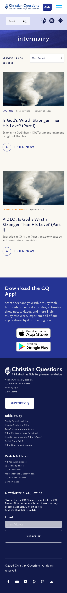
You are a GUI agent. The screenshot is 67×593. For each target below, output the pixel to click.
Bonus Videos (12, 481)
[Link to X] (25, 581)
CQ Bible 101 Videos (15, 477)
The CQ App (11, 387)
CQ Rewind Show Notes (17, 383)
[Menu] (57, 7)
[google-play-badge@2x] (33, 347)
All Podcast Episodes (16, 461)
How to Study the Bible (17, 425)
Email (10, 517)
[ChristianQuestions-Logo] (22, 7)
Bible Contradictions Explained (21, 433)
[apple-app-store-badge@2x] (33, 333)
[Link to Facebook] (8, 581)
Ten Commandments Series (19, 429)
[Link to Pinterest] (34, 581)
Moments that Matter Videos (20, 473)
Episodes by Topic (14, 465)
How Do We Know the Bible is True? (23, 437)
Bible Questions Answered (19, 445)
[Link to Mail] (51, 581)
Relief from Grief (14, 441)
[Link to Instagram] (42, 581)
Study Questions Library (18, 421)
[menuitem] (57, 7)
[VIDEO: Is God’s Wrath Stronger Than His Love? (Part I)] (33, 191)
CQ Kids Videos (13, 469)
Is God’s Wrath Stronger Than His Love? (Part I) (32, 123)
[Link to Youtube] (17, 581)
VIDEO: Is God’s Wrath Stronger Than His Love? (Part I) (32, 224)
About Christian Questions (19, 379)
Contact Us (11, 391)
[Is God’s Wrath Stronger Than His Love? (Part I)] (33, 92)
